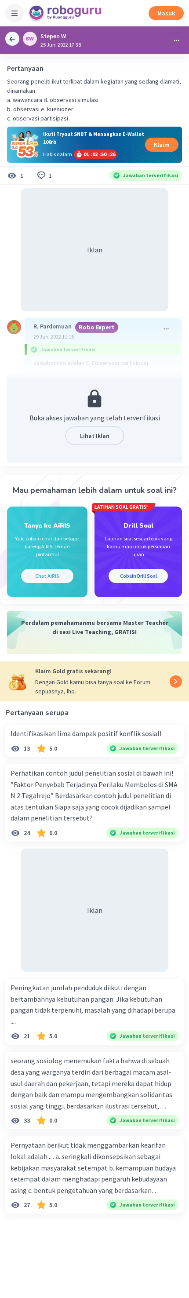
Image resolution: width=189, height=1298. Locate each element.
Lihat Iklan (94, 436)
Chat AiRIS (47, 575)
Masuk (166, 13)
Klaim (162, 145)
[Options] (177, 40)
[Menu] (14, 13)
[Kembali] (12, 39)
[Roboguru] (66, 13)
